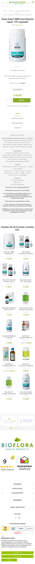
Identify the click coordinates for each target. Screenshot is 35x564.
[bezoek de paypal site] (21, 530)
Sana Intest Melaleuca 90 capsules (9, 337)
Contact (17, 128)
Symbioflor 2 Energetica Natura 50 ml (9, 365)
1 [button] (10, 428)
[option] (9, 421)
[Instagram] (19, 517)
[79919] (9, 241)
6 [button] (18, 428)
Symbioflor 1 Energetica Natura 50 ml (26, 337)
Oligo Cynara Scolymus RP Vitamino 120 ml (26, 253)
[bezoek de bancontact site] (13, 530)
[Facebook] (15, 517)
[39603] (9, 270)
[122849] (26, 354)
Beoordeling (17, 123)
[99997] (26, 270)
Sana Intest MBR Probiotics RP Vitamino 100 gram (9, 253)
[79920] (9, 382)
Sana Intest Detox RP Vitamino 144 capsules (26, 308)
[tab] (17, 114)
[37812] (9, 354)
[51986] (26, 382)
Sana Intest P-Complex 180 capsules (9, 393)
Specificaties (17, 118)
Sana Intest (19, 25)
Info (17, 114)
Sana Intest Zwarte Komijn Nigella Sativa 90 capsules (26, 393)
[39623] (9, 298)
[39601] (26, 241)
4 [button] (15, 428)
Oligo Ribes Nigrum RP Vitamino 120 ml (9, 308)
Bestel (21, 100)
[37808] (26, 326)
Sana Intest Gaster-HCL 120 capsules (26, 280)
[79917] (26, 298)
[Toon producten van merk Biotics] (26, 421)
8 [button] (21, 428)
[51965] (9, 326)
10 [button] (24, 428)
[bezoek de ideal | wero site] (5, 530)
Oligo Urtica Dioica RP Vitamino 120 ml (9, 280)
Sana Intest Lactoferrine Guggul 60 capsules (26, 365)
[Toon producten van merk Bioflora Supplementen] (9, 421)
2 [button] (12, 428)
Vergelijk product (19, 70)
